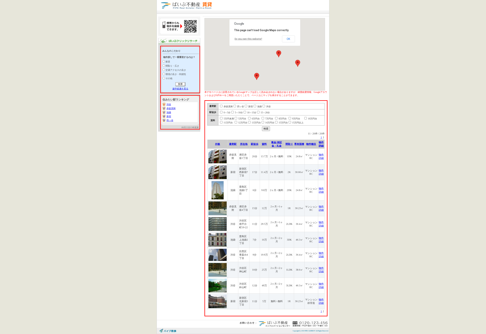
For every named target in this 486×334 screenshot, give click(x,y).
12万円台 (242, 122)
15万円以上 (298, 122)
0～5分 (226, 112)
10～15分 (251, 112)
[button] (278, 53)
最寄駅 (233, 144)
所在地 (244, 144)
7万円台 (269, 118)
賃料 (264, 144)
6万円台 (255, 118)
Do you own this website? (248, 39)
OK (288, 38)
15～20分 (265, 112)
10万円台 (312, 118)
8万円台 (282, 118)
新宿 (168, 116)
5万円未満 (228, 118)
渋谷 (168, 104)
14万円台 (269, 122)
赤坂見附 (171, 108)
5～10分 (238, 112)
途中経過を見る (180, 88)
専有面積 (299, 144)
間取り (289, 144)
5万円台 (242, 118)
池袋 (168, 112)
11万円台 (228, 122)
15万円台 (283, 122)
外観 (217, 144)
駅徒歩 (254, 144)
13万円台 (256, 122)
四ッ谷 (169, 120)
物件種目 (311, 144)
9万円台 (296, 118)
